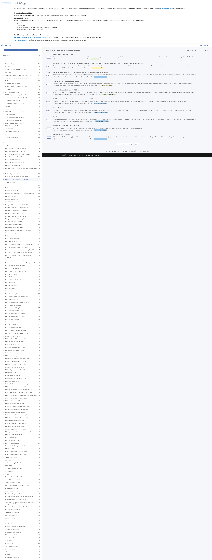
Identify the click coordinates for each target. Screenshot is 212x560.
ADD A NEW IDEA (21, 50)
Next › (130, 144)
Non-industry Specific (92, 85)
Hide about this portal (19, 4)
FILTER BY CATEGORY (9, 61)
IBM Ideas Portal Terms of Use (146, 150)
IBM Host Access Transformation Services (73, 59)
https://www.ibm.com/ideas (39, 37)
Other (85, 59)
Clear (38, 61)
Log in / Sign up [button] (204, 45)
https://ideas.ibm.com (33, 39)
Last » (136, 144)
